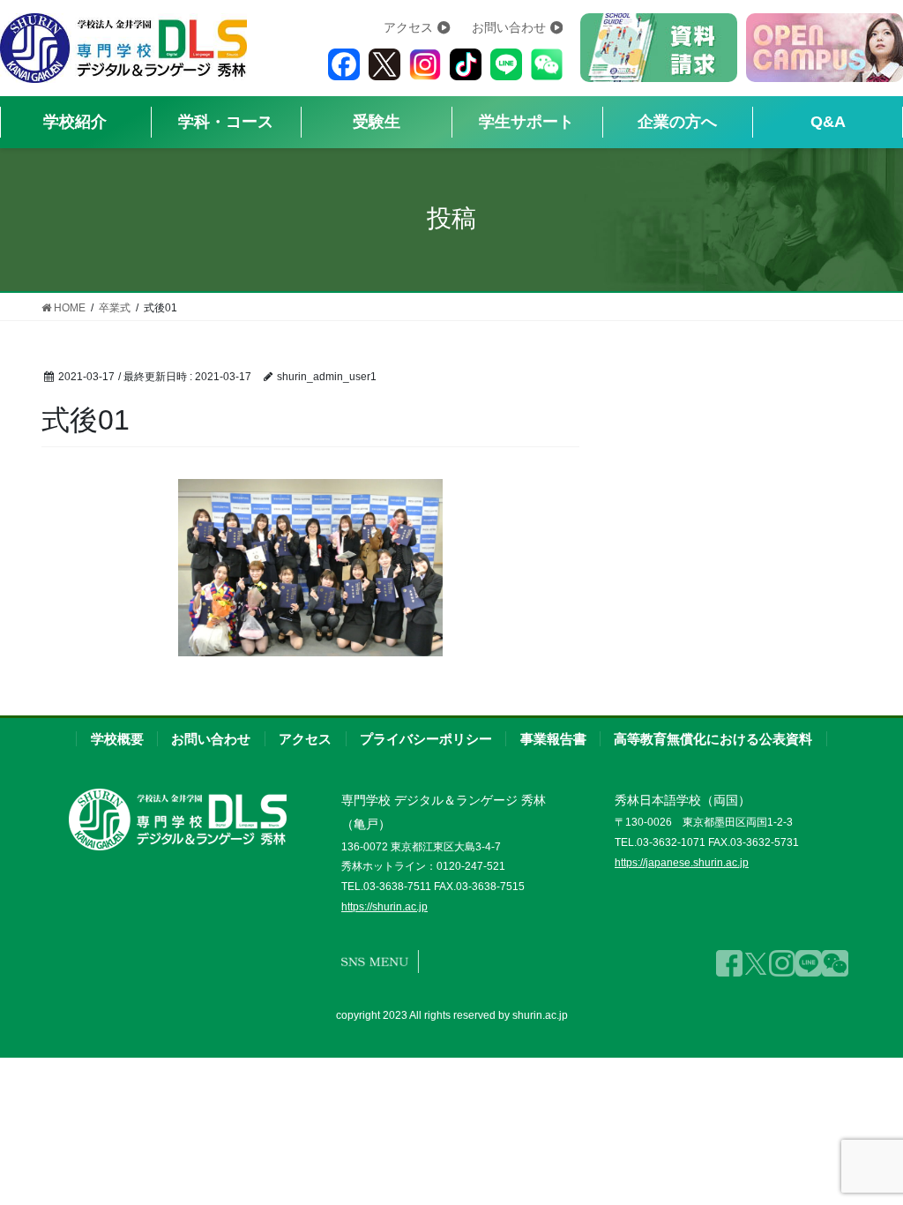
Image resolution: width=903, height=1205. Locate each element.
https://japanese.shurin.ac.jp (682, 863)
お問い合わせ (509, 27)
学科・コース (225, 122)
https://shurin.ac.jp (384, 907)
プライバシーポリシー (426, 738)
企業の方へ (677, 122)
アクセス (408, 27)
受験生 (376, 122)
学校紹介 (75, 122)
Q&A (828, 122)
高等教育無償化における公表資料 (713, 738)
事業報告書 (553, 738)
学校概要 (117, 738)
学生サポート (526, 122)
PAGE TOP (860, 1149)
